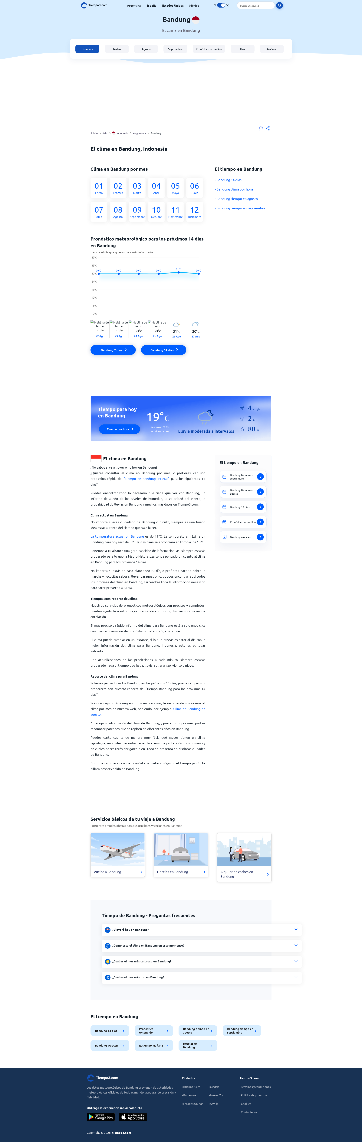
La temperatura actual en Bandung (117, 536)
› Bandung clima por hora (234, 189)
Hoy (242, 49)
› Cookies (245, 1103)
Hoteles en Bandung (190, 1045)
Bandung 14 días (106, 1031)
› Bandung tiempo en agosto (236, 199)
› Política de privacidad (254, 1095)
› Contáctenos (248, 1112)
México (194, 5)
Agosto (146, 49)
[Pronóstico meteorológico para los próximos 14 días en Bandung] (147, 288)
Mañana (271, 49)
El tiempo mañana (151, 1045)
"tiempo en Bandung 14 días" (147, 478)
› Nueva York (217, 1095)
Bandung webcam (107, 1045)
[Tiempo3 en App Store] (133, 1117)
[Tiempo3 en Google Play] (101, 1117)
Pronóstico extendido (209, 49)
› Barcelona (189, 1095)
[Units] (221, 5)
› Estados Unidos (192, 1103)
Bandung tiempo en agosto (196, 1030)
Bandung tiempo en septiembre (240, 1030)
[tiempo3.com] (96, 5)
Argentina (134, 5)
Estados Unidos (173, 5)
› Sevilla (214, 1103)
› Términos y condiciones (255, 1086)
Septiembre (175, 49)
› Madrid (214, 1086)
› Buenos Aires (191, 1086)
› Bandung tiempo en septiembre (240, 208)
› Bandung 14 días (228, 180)
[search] (279, 5)
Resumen (87, 49)
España (151, 5)
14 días (117, 49)
